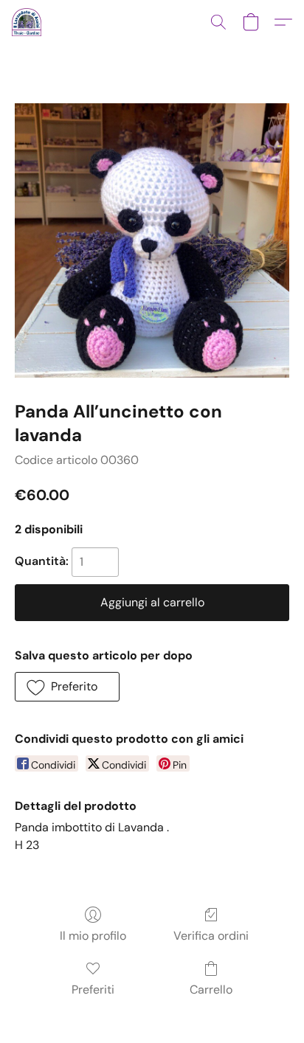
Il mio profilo (93, 935)
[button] (27, 22)
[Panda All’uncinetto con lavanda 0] (152, 240)
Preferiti (93, 989)
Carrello (211, 989)
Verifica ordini (211, 935)
